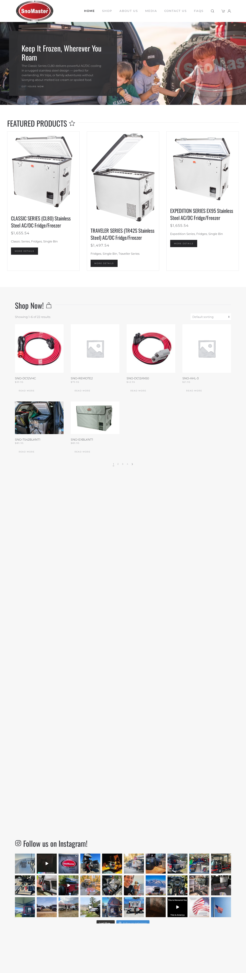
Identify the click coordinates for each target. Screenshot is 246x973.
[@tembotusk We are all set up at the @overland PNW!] (69, 907)
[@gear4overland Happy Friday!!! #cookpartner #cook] (112, 885)
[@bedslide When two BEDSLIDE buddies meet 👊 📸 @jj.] (47, 907)
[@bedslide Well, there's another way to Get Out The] (90, 907)
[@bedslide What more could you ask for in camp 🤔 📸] (134, 864)
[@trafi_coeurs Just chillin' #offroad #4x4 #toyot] (221, 885)
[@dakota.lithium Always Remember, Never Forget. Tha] (199, 907)
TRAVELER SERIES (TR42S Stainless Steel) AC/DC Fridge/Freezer (122, 234)
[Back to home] (35, 11)
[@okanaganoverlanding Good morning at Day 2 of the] (25, 907)
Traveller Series (129, 253)
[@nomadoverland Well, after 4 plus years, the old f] (69, 864)
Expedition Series (182, 234)
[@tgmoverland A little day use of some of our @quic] (90, 864)
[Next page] (132, 464)
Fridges (36, 241)
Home (89, 11)
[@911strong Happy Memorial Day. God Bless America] (177, 907)
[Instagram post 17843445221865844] (69, 885)
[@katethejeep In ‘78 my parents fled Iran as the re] (221, 907)
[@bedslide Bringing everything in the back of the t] (199, 885)
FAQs (198, 11)
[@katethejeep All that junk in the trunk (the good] (112, 907)
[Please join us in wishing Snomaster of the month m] (134, 885)
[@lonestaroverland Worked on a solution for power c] (47, 885)
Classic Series (20, 241)
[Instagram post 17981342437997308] (47, 864)
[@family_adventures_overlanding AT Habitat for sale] (199, 864)
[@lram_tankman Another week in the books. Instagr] (156, 885)
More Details (24, 251)
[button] (212, 11)
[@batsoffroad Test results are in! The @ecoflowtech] (156, 864)
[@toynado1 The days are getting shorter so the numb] (25, 885)
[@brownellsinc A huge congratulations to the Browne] (134, 907)
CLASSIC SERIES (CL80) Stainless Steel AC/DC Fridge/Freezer (41, 222)
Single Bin (50, 241)
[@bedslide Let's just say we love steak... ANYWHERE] (90, 885)
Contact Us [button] (175, 11)
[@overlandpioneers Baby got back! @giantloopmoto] (177, 885)
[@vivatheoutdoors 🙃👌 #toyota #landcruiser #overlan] (112, 864)
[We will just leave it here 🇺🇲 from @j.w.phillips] (156, 907)
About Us (128, 11)
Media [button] (151, 11)
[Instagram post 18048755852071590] (25, 864)
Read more (27, 390)
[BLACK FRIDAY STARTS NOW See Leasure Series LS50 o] (221, 864)
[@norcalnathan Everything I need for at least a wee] (177, 864)
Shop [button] (107, 11)
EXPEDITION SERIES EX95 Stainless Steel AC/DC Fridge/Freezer (201, 214)
